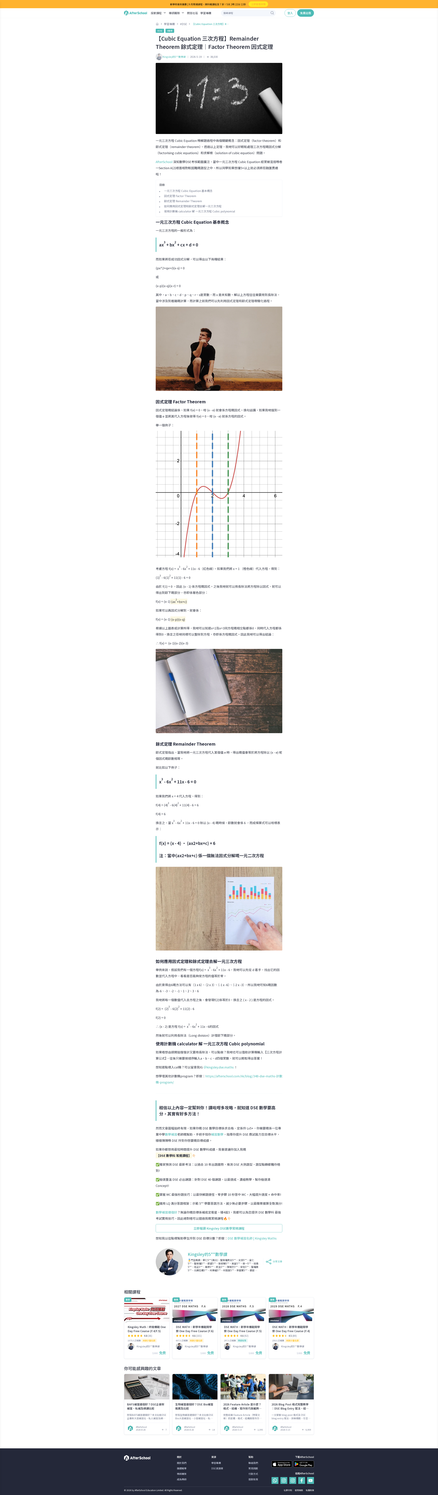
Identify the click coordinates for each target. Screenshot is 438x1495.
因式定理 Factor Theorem (180, 196)
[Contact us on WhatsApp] (275, 1480)
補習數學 (217, 1134)
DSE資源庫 (217, 1468)
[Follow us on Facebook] (301, 1480)
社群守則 (288, 1490)
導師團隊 (181, 1474)
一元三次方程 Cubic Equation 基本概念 (188, 191)
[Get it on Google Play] (303, 1464)
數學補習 (171, 1134)
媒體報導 (181, 1468)
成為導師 (181, 1479)
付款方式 (253, 1474)
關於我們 (181, 1463)
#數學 (169, 30)
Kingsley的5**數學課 (174, 56)
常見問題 (253, 1468)
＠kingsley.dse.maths (218, 1067)
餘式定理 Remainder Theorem (183, 201)
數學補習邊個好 (166, 1212)
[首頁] (157, 23)
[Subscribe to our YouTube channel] (310, 1480)
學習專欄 (205, 13)
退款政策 (253, 1479)
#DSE (159, 30)
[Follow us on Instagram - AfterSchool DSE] (292, 1480)
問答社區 (192, 13)
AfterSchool (164, 161)
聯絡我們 (253, 1463)
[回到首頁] (135, 13)
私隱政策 (310, 1490)
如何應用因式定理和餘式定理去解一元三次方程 (193, 206)
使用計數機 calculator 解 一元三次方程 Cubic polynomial (199, 211)
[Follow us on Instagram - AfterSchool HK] (283, 1480)
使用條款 (299, 1490)
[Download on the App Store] (282, 1464)
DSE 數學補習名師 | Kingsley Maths (252, 1238)
